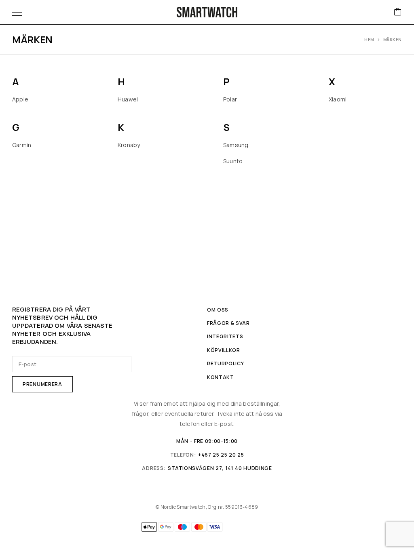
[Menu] (17, 12)
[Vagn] (398, 12)
